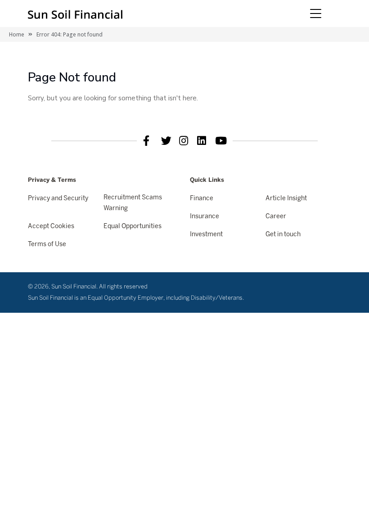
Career (276, 217)
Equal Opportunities (133, 227)
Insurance (204, 217)
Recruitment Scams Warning (133, 203)
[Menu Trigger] (315, 13)
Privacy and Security (58, 199)
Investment (206, 235)
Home (16, 34)
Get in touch (283, 235)
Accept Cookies (51, 227)
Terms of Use (47, 245)
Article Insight (286, 199)
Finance (201, 199)
